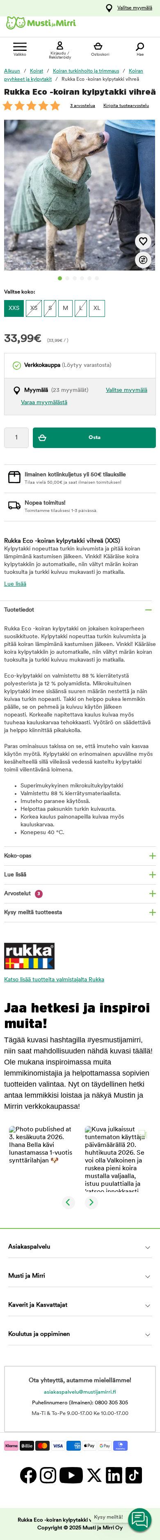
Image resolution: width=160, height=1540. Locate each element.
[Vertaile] (143, 260)
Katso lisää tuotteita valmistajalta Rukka (54, 980)
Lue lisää (15, 584)
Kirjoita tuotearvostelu (126, 106)
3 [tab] (75, 278)
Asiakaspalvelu (29, 1247)
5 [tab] (89, 278)
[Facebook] (28, 1475)
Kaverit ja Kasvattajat (37, 1305)
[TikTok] (132, 1475)
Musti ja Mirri (26, 1276)
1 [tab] (60, 278)
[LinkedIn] (113, 1475)
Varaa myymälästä (44, 403)
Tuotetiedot (19, 610)
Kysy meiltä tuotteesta (33, 913)
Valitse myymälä (134, 8)
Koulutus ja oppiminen (39, 1334)
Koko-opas (17, 856)
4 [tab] (82, 278)
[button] (42, 1159)
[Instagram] (47, 1475)
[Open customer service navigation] (140, 1520)
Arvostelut (22, 894)
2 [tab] (67, 278)
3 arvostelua (82, 106)
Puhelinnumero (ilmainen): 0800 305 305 (80, 1403)
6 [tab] (97, 278)
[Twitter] (94, 1475)
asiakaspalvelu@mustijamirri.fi (80, 1392)
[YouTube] (70, 1475)
